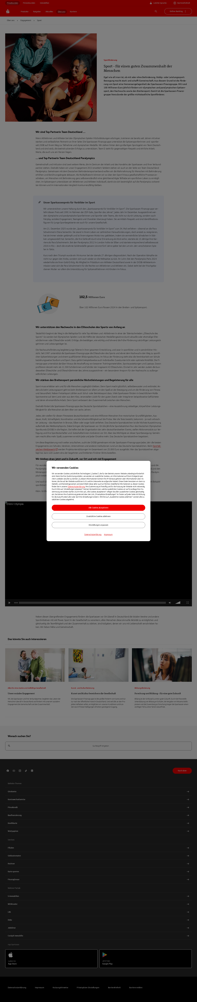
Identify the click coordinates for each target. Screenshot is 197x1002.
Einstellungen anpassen (98, 525)
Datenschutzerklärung (76, 487)
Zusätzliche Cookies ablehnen (98, 516)
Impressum (108, 535)
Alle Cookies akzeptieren (98, 508)
